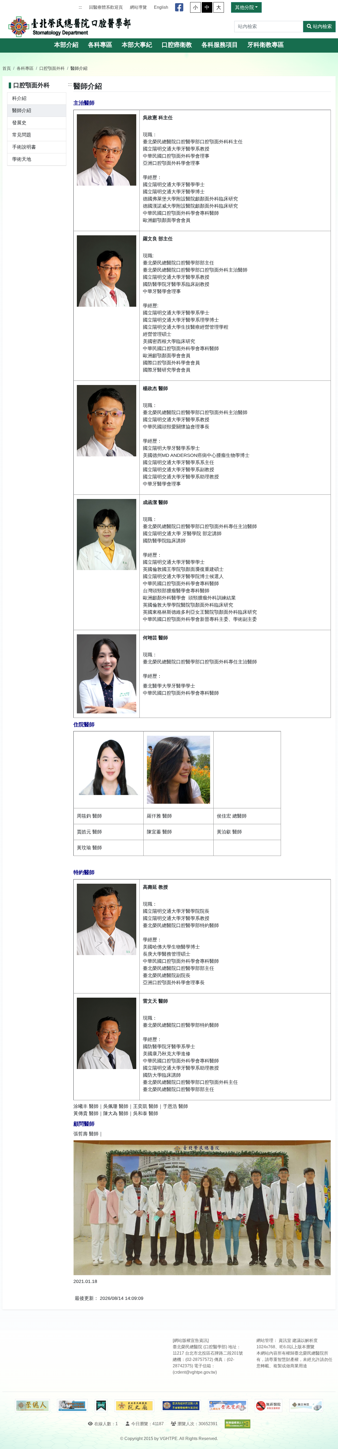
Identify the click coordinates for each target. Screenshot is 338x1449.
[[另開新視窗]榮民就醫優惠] (72, 1405)
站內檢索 (322, 26)
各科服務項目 (219, 45)
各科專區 (100, 45)
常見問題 (21, 134)
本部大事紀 (137, 45)
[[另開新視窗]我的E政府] (101, 1405)
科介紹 (19, 98)
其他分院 (244, 7)
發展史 (19, 122)
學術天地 (21, 159)
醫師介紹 (21, 110)
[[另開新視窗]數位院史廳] (134, 1406)
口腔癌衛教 (177, 45)
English (161, 7)
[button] (329, 1440)
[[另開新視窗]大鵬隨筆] (228, 1405)
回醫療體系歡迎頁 (106, 7)
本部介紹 (66, 45)
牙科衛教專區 (265, 45)
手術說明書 (24, 147)
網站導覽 (138, 7)
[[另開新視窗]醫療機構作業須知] (181, 1406)
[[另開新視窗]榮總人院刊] (32, 1405)
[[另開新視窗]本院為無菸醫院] (268, 1405)
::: (80, 7)
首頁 (6, 68)
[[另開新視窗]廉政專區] (306, 1405)
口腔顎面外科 (52, 68)
